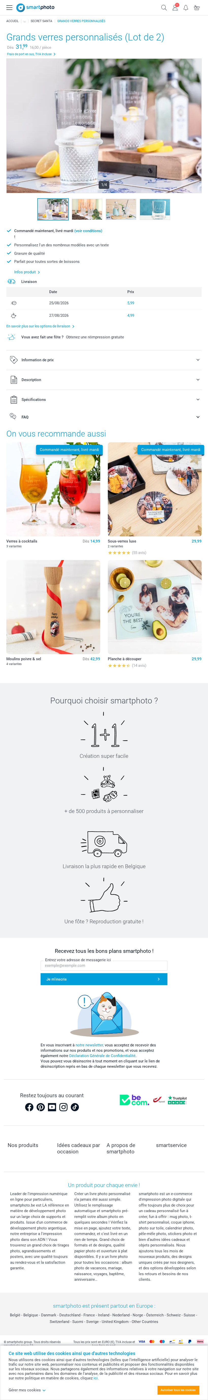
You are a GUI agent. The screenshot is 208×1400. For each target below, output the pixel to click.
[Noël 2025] (25, 21)
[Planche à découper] (155, 607)
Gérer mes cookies (25, 1390)
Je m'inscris (56, 979)
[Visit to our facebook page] (29, 1107)
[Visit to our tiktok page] (75, 1107)
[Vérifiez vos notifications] (186, 7)
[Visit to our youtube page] (52, 1107)
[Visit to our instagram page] (63, 1107)
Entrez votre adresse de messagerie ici (78, 960)
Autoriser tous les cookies (178, 1390)
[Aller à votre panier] (197, 7)
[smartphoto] (35, 7)
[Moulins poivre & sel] (53, 607)
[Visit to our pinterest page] (40, 1107)
